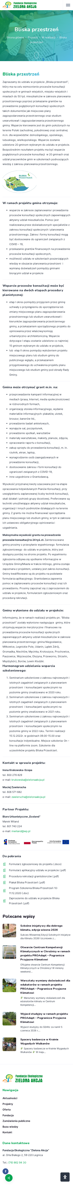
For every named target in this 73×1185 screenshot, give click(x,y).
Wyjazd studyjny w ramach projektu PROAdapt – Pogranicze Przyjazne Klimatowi (44, 1018)
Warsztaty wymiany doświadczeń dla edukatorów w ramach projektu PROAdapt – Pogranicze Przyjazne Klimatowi (45, 987)
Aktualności (10, 1098)
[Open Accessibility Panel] (65, 1177)
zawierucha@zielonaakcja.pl (28, 796)
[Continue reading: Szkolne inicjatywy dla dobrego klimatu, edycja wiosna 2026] (9, 930)
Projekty (33, 37)
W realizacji (49, 37)
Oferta (7, 1109)
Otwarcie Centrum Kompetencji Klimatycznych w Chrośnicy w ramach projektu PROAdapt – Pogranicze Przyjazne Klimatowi (45, 953)
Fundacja (8, 1115)
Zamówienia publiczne (16, 1121)
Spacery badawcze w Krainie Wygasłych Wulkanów (39, 1041)
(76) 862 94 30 (17, 1162)
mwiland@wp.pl (21, 831)
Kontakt (7, 1132)
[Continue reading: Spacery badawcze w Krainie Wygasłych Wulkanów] (9, 1044)
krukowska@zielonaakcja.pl (28, 779)
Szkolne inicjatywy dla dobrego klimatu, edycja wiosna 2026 (41, 928)
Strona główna (15, 37)
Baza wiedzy (10, 1126)
